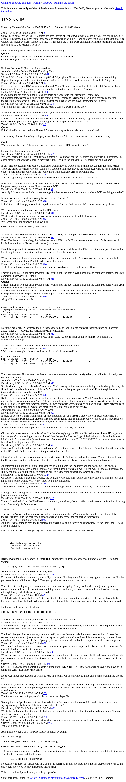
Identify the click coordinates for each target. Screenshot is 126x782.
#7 (52, 154)
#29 (44, 595)
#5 (46, 115)
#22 (45, 424)
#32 (52, 652)
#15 (52, 278)
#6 (44, 124)
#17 (52, 333)
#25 (44, 483)
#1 (47, 74)
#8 (44, 174)
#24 (47, 474)
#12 (45, 218)
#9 (52, 189)
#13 (52, 237)
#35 (53, 708)
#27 (44, 519)
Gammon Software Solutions (16, 2)
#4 (52, 103)
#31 (44, 643)
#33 (49, 663)
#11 (52, 213)
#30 (52, 622)
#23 (52, 445)
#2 (45, 83)
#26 (52, 498)
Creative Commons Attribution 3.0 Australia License (57, 777)
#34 (45, 693)
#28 (52, 574)
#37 (50, 722)
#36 (45, 717)
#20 (45, 395)
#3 (46, 92)
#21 (52, 412)
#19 (52, 383)
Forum (36, 2)
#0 (45, 32)
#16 (45, 296)
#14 (45, 264)
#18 (45, 348)
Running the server (64, 2)
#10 (45, 201)
